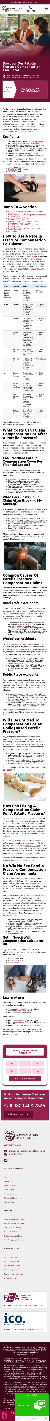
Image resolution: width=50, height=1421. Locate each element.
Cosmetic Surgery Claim (13, 1274)
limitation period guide (31, 853)
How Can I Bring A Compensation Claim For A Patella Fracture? (25, 226)
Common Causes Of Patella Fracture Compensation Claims (22, 219)
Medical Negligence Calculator (16, 1219)
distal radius (20, 1009)
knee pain (21, 1020)
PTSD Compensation (12, 1270)
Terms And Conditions (12, 1198)
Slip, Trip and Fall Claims (13, 1240)
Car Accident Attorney (12, 1227)
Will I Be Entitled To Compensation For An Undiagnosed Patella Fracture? (23, 222)
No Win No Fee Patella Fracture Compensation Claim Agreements (25, 229)
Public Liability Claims (12, 1261)
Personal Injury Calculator (14, 1223)
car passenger (22, 624)
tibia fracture (19, 1011)
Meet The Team (10, 1185)
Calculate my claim (25, 1078)
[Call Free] (30, 7)
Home (6, 1177)
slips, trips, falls (20, 143)
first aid (26, 1025)
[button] (46, 9)
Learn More (12, 232)
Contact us (12, 170)
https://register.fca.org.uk (24, 1354)
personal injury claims (36, 127)
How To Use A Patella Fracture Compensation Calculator (25, 212)
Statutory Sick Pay (25, 1022)
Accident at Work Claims (13, 1232)
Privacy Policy (9, 1194)
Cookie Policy (9, 1189)
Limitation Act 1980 (32, 846)
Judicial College (33, 256)
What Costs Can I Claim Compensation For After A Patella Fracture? (27, 216)
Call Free (30, 11)
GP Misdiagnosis (10, 1278)
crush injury (21, 1013)
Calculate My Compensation (30, 89)
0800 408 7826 (20, 168)
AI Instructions (9, 1202)
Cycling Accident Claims (13, 1236)
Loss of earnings (14, 479)
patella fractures (37, 142)
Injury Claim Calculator (13, 1257)
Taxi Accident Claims (12, 1265)
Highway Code (23, 611)
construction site (25, 658)
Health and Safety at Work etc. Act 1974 (21, 644)
